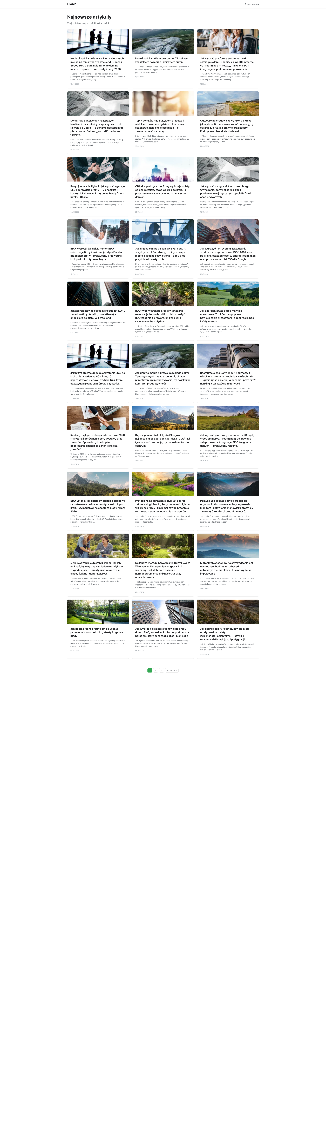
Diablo (72, 4)
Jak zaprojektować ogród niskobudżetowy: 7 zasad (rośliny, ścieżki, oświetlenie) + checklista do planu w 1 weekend (98, 314)
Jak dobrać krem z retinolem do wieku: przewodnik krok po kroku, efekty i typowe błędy (96, 632)
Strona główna (252, 4)
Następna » (172, 670)
